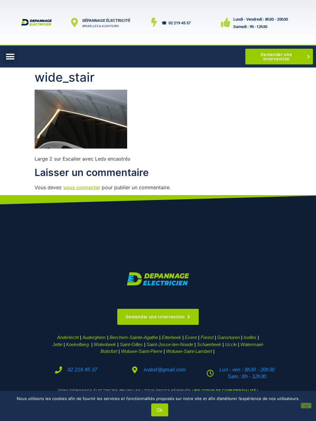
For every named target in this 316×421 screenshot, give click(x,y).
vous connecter (81, 187)
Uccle (231, 344)
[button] (10, 56)
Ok (159, 410)
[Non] (306, 405)
